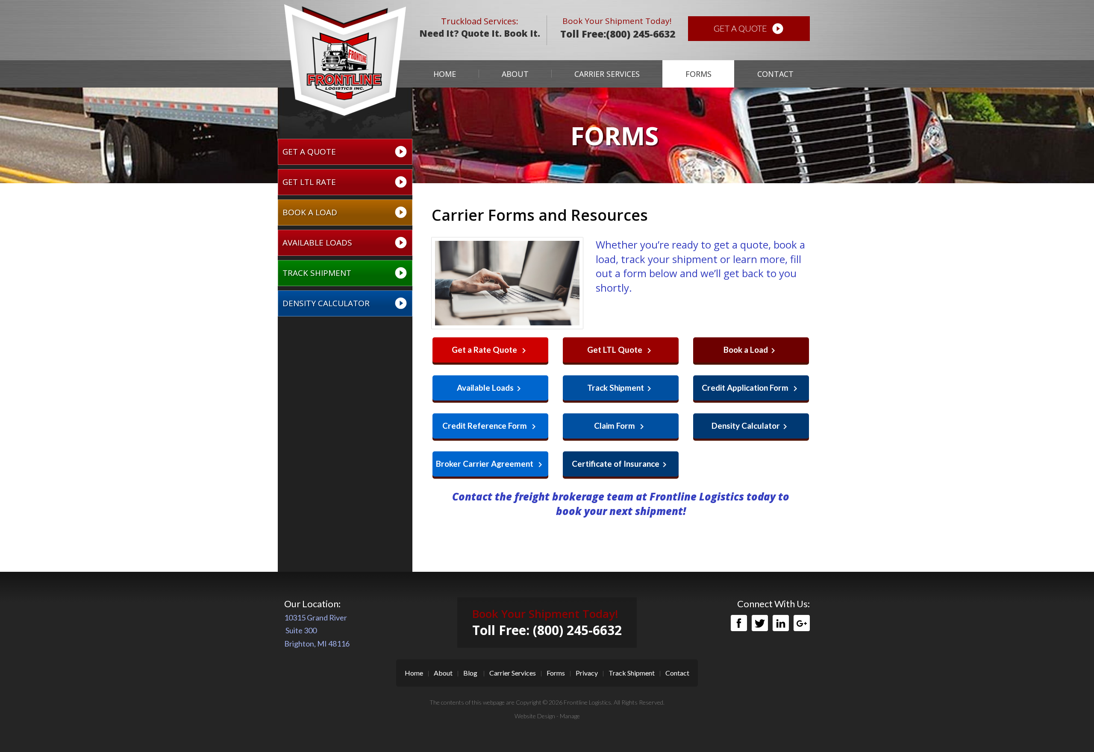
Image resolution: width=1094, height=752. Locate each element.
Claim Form (620, 426)
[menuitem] (444, 74)
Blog (470, 673)
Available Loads (345, 242)
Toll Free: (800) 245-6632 (547, 630)
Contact (775, 74)
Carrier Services (607, 74)
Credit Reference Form (490, 426)
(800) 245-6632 (640, 34)
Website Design (535, 716)
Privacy (587, 673)
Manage (570, 716)
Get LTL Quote (620, 350)
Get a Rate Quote (490, 350)
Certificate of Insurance (621, 464)
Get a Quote (749, 28)
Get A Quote (345, 151)
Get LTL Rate (345, 182)
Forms (698, 74)
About (515, 74)
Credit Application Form (751, 388)
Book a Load (345, 212)
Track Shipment (345, 273)
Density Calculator (345, 303)
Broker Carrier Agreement (490, 464)
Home (444, 74)
